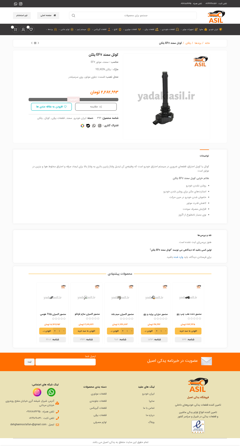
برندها (197, 43)
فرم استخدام (21, 15)
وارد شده (178, 257)
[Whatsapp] (94, 126)
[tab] (204, 154)
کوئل (47, 118)
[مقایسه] (177, 289)
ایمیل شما (90, 356)
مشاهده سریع (177, 297)
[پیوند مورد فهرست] (132, 394)
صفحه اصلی (45, 15)
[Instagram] (100, 126)
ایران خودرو (80, 118)
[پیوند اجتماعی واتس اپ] (15, 4)
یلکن (188, 43)
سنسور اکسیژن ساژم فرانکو (87, 314)
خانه (207, 43)
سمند (69, 118)
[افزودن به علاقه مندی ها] (177, 304)
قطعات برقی (58, 118)
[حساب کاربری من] (23, 29)
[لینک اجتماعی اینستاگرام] (20, 4)
